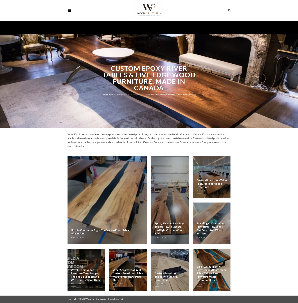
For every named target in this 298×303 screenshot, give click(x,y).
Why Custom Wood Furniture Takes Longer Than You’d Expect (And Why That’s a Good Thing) (86, 275)
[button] (69, 10)
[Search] (229, 10)
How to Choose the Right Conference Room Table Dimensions (100, 232)
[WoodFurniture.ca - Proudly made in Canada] (149, 10)
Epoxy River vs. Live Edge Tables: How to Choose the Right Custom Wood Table (169, 228)
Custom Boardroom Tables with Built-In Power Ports (166, 277)
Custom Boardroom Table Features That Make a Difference (212, 184)
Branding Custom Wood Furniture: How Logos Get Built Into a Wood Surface (211, 228)
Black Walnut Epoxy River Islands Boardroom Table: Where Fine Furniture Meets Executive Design (211, 273)
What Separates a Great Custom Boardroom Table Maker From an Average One (128, 275)
